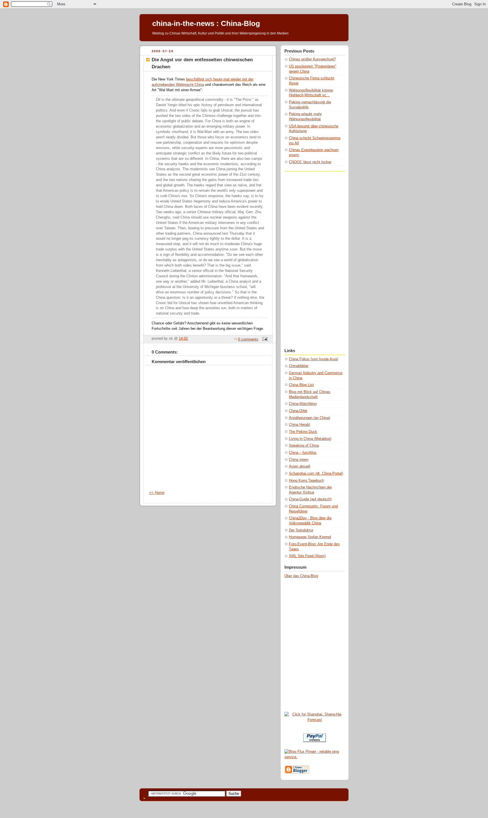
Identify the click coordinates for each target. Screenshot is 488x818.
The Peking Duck (303, 432)
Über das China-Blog (301, 576)
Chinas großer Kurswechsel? (312, 59)
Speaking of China (304, 446)
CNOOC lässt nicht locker (310, 162)
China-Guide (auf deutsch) (310, 499)
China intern (298, 460)
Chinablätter (298, 366)
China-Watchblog (303, 404)
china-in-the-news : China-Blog (206, 23)
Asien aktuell (299, 466)
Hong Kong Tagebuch (306, 481)
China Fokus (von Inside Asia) (313, 359)
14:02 (183, 339)
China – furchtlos (303, 453)
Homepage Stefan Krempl (310, 537)
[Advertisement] (307, 256)
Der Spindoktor (301, 530)
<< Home (156, 493)
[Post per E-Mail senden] (264, 339)
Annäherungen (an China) (309, 418)
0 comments (248, 339)
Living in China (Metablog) (310, 439)
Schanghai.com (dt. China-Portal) (316, 473)
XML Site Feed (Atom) (307, 556)
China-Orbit (298, 411)
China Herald (299, 425)
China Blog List (301, 385)
